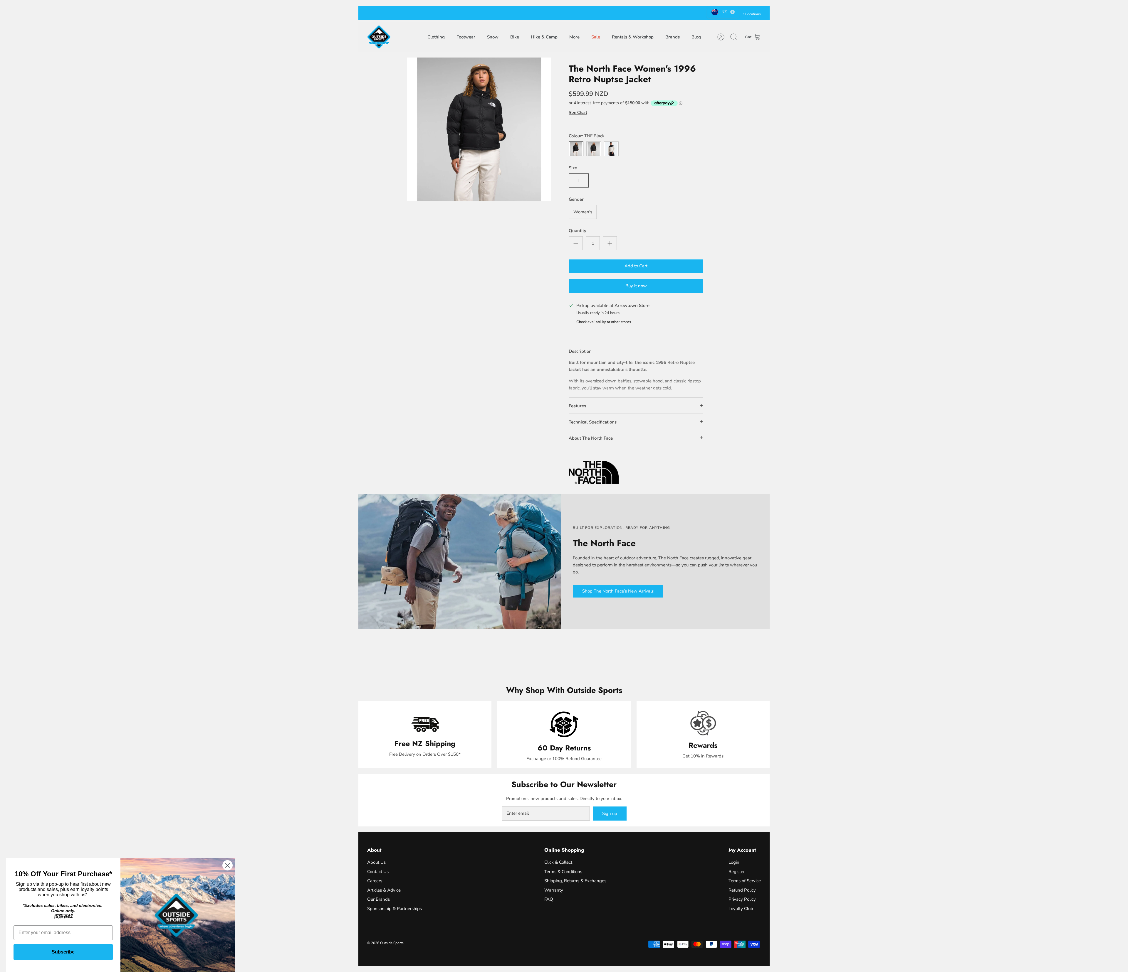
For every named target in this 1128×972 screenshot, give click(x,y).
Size (573, 168)
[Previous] (483, 13)
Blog (696, 37)
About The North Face (591, 438)
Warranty (553, 890)
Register (736, 872)
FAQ (548, 899)
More (574, 37)
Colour (587, 136)
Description (580, 351)
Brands (672, 37)
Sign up (609, 813)
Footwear (465, 37)
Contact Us (378, 872)
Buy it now (636, 286)
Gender (576, 199)
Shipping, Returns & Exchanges (575, 881)
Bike (514, 37)
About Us (376, 862)
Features (577, 406)
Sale (595, 37)
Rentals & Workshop (633, 37)
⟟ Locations (752, 14)
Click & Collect (558, 862)
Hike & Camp (544, 37)
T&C (594, 13)
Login (733, 862)
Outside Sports (392, 943)
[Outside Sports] (379, 37)
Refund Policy (742, 890)
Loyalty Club (740, 909)
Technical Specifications (593, 422)
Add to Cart (636, 266)
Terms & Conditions (563, 872)
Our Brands (378, 899)
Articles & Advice (384, 890)
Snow (492, 37)
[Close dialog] (227, 865)
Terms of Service (744, 881)
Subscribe (63, 951)
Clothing (436, 37)
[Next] (645, 13)
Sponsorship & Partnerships (394, 909)
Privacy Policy (742, 899)
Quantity (577, 231)
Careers (374, 881)
